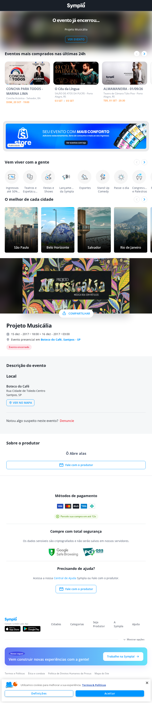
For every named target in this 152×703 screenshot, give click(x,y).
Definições (39, 693)
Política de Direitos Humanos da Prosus (69, 673)
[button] (11, 685)
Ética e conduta (36, 673)
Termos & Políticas (94, 685)
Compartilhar (79, 313)
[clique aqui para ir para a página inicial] (76, 5)
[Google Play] (31, 629)
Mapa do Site (102, 673)
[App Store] (13, 629)
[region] (76, 690)
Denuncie (67, 421)
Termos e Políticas (15, 673)
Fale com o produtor (79, 465)
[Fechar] (147, 682)
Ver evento (76, 39)
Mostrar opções (135, 639)
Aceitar (109, 693)
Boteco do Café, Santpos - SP (61, 339)
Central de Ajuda (65, 578)
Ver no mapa (22, 403)
